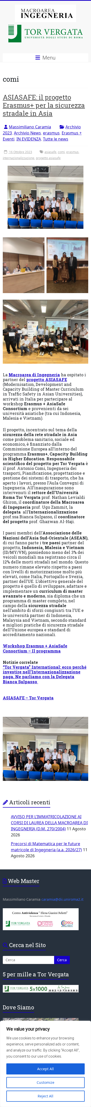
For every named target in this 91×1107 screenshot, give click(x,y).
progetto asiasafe (48, 158)
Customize (45, 1082)
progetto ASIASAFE (46, 379)
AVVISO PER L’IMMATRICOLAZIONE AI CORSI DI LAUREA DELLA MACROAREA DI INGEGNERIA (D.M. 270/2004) (49, 823)
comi (61, 152)
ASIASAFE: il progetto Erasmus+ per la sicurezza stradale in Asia (44, 105)
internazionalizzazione (18, 158)
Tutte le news (55, 139)
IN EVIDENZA (28, 139)
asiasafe (50, 152)
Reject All (45, 1096)
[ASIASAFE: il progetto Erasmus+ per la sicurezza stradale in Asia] (45, 199)
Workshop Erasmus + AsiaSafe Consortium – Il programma (35, 648)
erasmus (51, 133)
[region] (45, 1064)
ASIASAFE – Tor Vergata (28, 697)
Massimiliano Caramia (30, 127)
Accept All (45, 1068)
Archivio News (27, 133)
